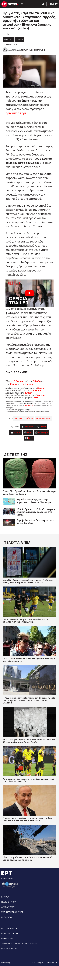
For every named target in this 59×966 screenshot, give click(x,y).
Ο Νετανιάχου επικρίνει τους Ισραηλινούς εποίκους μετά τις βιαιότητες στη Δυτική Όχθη (28, 819)
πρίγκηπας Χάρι (43, 418)
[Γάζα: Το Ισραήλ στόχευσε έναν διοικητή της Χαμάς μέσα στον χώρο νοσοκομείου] (29, 840)
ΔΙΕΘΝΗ (19, 39)
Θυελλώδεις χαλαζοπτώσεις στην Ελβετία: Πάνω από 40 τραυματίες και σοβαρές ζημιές (29, 740)
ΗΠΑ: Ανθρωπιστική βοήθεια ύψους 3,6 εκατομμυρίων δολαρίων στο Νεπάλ (35, 512)
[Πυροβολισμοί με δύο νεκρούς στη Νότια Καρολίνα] (9, 522)
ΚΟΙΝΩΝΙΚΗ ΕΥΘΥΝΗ (10, 933)
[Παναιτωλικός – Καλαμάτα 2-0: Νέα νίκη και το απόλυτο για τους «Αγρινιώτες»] (29, 602)
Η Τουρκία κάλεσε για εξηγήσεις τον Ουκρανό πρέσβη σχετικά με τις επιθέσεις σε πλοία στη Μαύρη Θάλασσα (29, 700)
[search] (43, 4)
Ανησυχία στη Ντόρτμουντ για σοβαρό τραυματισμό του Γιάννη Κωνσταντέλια (28, 780)
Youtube (40, 395)
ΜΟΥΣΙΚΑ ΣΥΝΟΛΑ (9, 928)
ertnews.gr (29, 405)
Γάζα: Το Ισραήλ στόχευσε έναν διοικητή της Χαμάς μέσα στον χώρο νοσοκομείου (28, 858)
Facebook (36, 390)
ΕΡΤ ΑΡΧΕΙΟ (6, 917)
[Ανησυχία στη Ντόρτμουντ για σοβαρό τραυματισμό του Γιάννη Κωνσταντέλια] (29, 761)
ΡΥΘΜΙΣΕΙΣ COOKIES (10, 948)
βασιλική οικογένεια (24, 418)
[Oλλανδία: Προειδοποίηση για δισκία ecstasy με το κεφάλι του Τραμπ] (29, 473)
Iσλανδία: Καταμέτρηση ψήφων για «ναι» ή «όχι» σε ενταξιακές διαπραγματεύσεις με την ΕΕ (28, 581)
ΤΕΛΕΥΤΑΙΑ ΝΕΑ (17, 542)
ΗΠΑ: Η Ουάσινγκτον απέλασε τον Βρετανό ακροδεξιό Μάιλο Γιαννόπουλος (29, 659)
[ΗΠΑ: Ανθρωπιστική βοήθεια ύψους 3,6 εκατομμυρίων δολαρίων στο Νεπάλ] (9, 511)
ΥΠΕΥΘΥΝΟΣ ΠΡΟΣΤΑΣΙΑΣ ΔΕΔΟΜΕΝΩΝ (19, 943)
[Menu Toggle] (21, 4)
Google (40, 388)
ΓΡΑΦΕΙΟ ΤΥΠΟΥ (8, 902)
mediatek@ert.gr (9, 878)
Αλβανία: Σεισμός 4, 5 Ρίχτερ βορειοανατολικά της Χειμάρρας (34, 501)
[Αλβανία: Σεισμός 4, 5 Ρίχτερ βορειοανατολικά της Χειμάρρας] (9, 501)
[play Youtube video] (29, 293)
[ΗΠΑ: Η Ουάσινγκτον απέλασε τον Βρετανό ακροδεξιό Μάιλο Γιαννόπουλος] (29, 641)
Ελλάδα (37, 381)
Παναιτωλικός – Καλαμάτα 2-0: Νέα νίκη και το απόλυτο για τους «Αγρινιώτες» (25, 620)
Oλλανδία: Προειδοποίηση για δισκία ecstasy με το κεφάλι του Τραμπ (29, 492)
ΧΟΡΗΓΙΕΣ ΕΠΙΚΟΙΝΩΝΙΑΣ (12, 912)
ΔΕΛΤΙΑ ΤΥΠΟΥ (7, 907)
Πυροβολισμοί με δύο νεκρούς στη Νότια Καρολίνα (35, 521)
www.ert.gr (6, 962)
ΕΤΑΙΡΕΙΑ (5, 896)
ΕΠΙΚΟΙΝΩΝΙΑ (7, 938)
